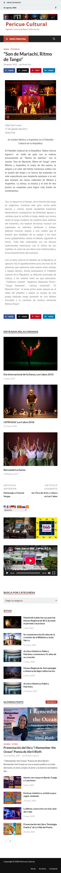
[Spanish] (27, 506)
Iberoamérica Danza (14, 469)
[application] (30, 560)
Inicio (33, 868)
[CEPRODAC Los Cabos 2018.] (30, 402)
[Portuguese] (20, 506)
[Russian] (24, 506)
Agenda (7, 744)
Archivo (42, 868)
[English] (5, 506)
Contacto (53, 868)
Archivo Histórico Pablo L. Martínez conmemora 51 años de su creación (39, 654)
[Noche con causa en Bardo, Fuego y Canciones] (12, 777)
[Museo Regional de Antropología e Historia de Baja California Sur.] (12, 668)
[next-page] (10, 841)
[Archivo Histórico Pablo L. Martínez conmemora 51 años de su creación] (12, 651)
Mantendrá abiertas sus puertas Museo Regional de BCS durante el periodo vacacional (39, 620)
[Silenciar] (49, 573)
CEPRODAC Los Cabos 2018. (19, 422)
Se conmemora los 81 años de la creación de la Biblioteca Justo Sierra (39, 637)
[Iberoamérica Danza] (30, 450)
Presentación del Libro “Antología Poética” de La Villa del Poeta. (40, 826)
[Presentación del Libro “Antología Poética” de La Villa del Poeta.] (12, 824)
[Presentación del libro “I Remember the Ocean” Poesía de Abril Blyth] (30, 724)
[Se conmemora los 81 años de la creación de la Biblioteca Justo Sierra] (12, 634)
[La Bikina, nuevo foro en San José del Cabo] (12, 809)
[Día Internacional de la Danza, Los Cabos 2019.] (30, 354)
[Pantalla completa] (53, 573)
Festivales (15, 49)
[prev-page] (6, 841)
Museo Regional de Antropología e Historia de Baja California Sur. (39, 669)
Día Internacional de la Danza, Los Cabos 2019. (29, 374)
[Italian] (16, 506)
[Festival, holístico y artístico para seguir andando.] (12, 793)
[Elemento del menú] (55, 7)
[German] (13, 506)
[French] (9, 506)
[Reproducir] (7, 573)
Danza (6, 49)
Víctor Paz (26, 64)
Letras (15, 744)
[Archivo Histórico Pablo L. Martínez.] (12, 683)
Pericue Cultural (26, 24)
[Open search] (54, 39)
